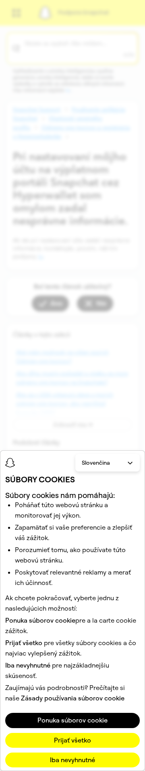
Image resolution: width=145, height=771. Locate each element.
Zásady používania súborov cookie (72, 698)
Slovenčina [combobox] (96, 462)
